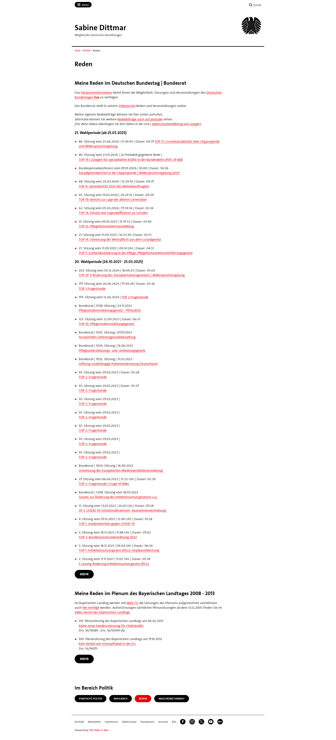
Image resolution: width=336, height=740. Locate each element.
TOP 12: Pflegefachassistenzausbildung (106, 226)
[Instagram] (192, 721)
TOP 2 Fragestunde (135, 297)
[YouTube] (211, 721)
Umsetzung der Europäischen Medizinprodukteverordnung (121, 470)
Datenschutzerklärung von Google (176, 124)
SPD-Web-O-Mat (98, 730)
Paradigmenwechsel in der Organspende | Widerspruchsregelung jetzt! (129, 173)
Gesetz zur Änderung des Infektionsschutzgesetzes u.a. (118, 497)
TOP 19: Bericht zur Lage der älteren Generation (113, 199)
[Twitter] (201, 721)
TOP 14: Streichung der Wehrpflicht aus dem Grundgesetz (120, 239)
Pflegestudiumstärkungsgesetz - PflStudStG (110, 310)
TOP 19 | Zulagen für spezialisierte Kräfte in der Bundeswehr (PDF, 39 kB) (130, 159)
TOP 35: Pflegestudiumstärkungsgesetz (106, 324)
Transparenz (147, 721)
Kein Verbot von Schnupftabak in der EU (107, 643)
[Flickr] (220, 721)
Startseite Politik (90, 698)
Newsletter (94, 721)
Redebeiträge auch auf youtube (140, 119)
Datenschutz (129, 721)
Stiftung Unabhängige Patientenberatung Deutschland (118, 364)
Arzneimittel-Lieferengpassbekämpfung (107, 337)
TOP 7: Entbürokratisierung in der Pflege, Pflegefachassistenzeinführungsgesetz (136, 253)
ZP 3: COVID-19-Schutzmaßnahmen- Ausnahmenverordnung (122, 510)
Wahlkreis (121, 698)
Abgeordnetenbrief (171, 698)
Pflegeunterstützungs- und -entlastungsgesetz (112, 350)
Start (77, 50)
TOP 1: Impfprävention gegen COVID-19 (107, 523)
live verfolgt (90, 607)
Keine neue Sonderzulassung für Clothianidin (111, 626)
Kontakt (79, 721)
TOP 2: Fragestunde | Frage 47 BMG (104, 484)
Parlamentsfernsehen (96, 92)
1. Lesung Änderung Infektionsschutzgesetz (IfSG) (114, 564)
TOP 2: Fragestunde (93, 377)
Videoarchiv (127, 106)
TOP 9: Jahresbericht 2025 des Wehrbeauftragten (114, 186)
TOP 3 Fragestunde (92, 288)
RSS (174, 721)
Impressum (111, 721)
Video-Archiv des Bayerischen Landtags (102, 612)
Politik (86, 50)
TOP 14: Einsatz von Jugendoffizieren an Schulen (113, 213)
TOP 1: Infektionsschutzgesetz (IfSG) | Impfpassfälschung (119, 550)
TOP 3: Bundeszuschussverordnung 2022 (108, 537)
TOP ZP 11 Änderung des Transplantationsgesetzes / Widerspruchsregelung (132, 275)
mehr (84, 574)
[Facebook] (183, 721)
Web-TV (132, 603)
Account (163, 721)
